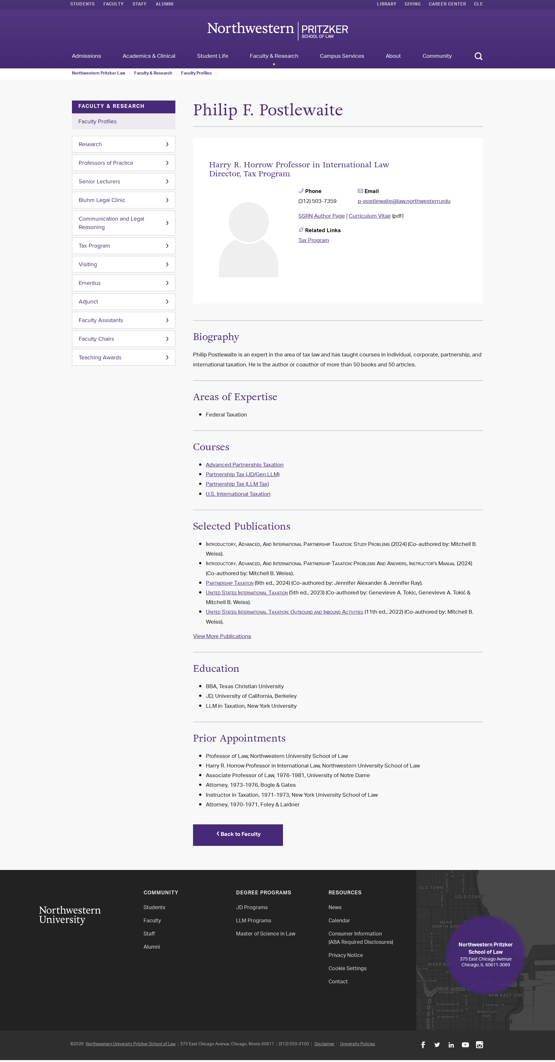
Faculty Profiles (196, 74)
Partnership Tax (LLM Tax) (237, 484)
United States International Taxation (247, 593)
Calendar (339, 921)
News (335, 908)
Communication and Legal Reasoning (111, 223)
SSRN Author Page (321, 216)
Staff (140, 5)
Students (82, 5)
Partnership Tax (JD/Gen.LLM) (242, 475)
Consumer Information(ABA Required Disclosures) (361, 938)
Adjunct (88, 301)
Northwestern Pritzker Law (98, 74)
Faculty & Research (153, 74)
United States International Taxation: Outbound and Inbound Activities (284, 612)
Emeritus (90, 282)
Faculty (113, 5)
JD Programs (252, 908)
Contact (338, 982)
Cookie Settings (347, 969)
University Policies (357, 1044)
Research (90, 144)
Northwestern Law (277, 31)
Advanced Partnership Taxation (245, 465)
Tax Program (94, 245)
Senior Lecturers (99, 181)
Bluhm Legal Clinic (102, 200)
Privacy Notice (346, 956)
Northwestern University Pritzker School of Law (131, 1044)
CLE (478, 5)
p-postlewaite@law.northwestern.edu (404, 201)
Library (387, 5)
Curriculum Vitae (370, 216)
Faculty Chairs (96, 338)
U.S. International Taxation (238, 494)
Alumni (165, 5)
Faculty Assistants (101, 320)
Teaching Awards (100, 357)
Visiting (88, 264)
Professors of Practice (106, 162)
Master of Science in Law (265, 934)
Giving (413, 5)
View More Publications (222, 637)
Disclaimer (324, 1044)
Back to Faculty (241, 834)
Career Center (447, 5)
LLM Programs (253, 921)
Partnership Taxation (229, 583)
